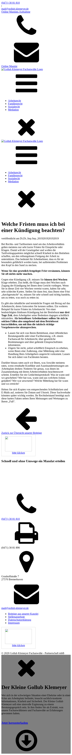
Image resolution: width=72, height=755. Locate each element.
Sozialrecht (14, 106)
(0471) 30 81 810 (10, 2)
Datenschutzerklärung (19, 619)
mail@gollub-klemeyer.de (15, 8)
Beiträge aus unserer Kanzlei (23, 613)
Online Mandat (9, 66)
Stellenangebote (16, 616)
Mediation (13, 109)
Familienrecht (15, 103)
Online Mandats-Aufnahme (15, 11)
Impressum (14, 622)
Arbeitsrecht (14, 100)
